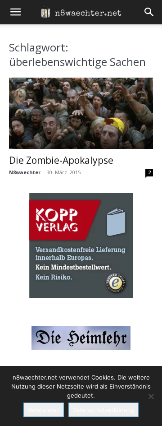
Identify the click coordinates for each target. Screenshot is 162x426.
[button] (15, 12)
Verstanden (43, 409)
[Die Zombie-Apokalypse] (81, 113)
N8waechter (24, 172)
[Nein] (150, 396)
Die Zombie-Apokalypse (61, 160)
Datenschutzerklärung (103, 409)
